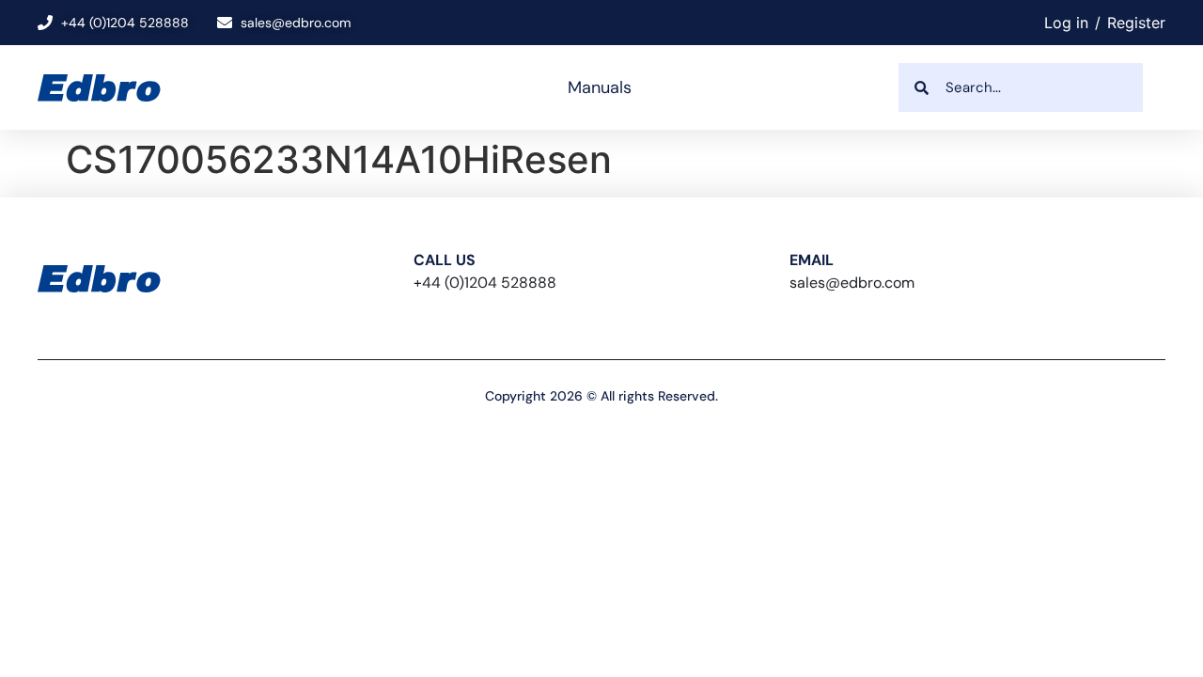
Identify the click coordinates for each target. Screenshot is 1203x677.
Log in (1066, 22)
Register (1136, 22)
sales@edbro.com (851, 282)
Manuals (600, 87)
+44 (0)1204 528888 (485, 282)
